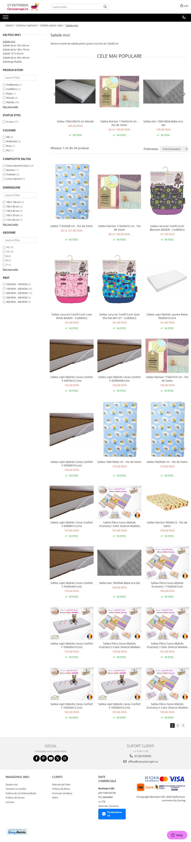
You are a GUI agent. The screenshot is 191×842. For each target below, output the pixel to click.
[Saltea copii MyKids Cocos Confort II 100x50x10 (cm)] (72, 623)
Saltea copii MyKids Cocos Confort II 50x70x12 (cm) (72, 378)
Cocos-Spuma (13, 178)
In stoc (10, 121)
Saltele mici (9, 41)
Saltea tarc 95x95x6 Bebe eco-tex (119, 583)
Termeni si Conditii (16, 788)
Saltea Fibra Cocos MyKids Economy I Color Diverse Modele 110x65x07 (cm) (119, 524)
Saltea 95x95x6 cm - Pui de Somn (167, 462)
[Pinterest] (43, 758)
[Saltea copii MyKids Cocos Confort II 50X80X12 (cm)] (72, 502)
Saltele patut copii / (52, 25)
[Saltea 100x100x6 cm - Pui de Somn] (119, 429)
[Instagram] (65, 758)
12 (7, 251)
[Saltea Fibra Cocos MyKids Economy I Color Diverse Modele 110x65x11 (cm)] (167, 623)
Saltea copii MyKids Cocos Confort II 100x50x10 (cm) (72, 645)
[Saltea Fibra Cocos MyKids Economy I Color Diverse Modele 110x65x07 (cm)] (119, 502)
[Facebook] (36, 758)
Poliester (11, 174)
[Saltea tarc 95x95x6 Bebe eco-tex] (119, 563)
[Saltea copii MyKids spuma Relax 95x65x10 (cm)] (167, 280)
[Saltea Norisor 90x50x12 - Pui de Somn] (167, 502)
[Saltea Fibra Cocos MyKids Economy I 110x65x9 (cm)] (167, 562)
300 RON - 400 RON (16, 301)
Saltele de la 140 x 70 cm (16, 49)
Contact (10, 802)
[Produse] (6, 18)
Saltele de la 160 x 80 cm (16, 57)
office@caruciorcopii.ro (142, 761)
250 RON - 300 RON (16, 297)
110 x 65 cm (12, 219)
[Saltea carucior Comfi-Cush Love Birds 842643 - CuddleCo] (72, 280)
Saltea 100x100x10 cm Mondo (75, 121)
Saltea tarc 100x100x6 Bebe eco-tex (163, 123)
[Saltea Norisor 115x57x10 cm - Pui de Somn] (167, 355)
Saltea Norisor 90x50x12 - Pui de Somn (167, 524)
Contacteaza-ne (114, 814)
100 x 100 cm (13, 202)
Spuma (10, 170)
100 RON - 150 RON (16, 284)
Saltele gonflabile (12, 61)
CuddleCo (11, 89)
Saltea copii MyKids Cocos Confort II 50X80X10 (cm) (72, 463)
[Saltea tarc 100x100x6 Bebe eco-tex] (163, 92)
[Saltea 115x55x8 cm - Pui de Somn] (72, 191)
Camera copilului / (28, 25)
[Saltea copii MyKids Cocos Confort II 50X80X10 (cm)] (72, 429)
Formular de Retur (62, 793)
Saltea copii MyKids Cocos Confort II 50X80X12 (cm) (72, 524)
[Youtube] (50, 758)
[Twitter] (57, 758)
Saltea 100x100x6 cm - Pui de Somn (119, 462)
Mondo (10, 97)
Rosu (9, 145)
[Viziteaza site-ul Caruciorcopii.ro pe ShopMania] (17, 832)
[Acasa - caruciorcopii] (21, 7)
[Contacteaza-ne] (184, 17)
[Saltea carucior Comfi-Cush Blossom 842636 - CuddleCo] (167, 191)
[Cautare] (105, 7)
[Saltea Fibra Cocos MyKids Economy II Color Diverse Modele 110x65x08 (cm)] (167, 683)
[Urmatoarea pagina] (183, 725)
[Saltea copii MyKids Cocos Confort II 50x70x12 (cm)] (72, 355)
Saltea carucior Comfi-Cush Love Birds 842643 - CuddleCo (72, 316)
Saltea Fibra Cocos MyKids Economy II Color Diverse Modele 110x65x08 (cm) (167, 705)
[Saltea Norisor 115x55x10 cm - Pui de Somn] (119, 91)
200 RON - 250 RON (16, 293)
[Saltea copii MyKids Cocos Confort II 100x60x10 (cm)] (119, 683)
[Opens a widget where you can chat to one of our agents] (177, 835)
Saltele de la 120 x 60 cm (16, 45)
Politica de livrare (15, 797)
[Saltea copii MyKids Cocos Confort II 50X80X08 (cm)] (119, 355)
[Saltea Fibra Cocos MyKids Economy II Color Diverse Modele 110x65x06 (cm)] (119, 623)
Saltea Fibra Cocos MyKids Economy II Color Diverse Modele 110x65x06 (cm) (119, 645)
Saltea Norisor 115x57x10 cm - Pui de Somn (167, 378)
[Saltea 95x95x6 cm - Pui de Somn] (167, 429)
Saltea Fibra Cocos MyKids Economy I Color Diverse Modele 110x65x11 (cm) (167, 645)
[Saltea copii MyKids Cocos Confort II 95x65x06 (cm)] (72, 562)
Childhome (12, 84)
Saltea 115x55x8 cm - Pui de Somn (71, 226)
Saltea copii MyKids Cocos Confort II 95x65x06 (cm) (72, 584)
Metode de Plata (61, 784)
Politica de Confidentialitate (21, 793)
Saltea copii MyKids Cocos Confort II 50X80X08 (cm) (119, 378)
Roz (8, 150)
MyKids (10, 102)
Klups (9, 93)
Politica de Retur (61, 788)
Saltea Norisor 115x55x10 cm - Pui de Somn (119, 123)
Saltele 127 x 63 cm (13, 53)
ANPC (55, 797)
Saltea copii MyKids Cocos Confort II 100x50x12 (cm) (72, 705)
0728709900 (142, 756)
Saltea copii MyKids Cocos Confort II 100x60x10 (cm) (119, 705)
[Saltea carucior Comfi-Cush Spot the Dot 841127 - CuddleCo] (119, 280)
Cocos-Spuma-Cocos (17, 165)
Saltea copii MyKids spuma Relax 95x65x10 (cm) (167, 316)
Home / (10, 25)
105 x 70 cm (12, 215)
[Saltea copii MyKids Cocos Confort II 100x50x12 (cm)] (72, 683)
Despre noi (12, 784)
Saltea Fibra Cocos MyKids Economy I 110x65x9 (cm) (167, 584)
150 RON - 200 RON (16, 288)
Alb (8, 137)
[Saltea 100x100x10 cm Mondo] (75, 91)
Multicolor (12, 141)
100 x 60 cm (12, 210)
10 (7, 247)
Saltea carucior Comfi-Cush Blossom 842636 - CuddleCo (167, 227)
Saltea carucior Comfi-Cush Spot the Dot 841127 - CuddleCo (119, 316)
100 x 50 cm (12, 206)
